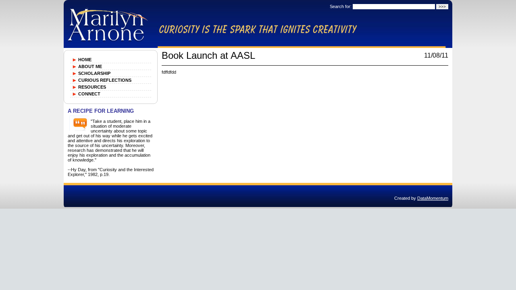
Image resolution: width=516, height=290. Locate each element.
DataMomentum (432, 198)
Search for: (341, 6)
